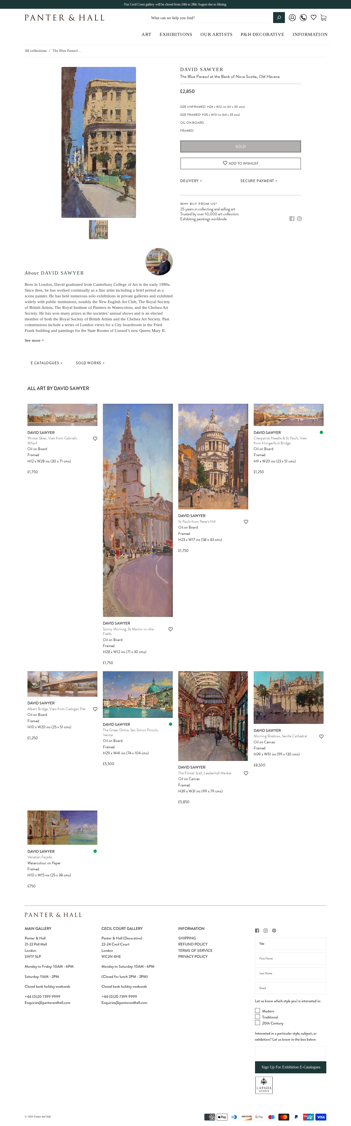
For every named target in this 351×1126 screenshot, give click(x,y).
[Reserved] (321, 432)
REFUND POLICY (193, 944)
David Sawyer (62, 273)
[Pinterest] (299, 218)
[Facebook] (292, 218)
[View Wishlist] (313, 18)
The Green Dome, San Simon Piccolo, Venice (131, 732)
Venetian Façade (39, 857)
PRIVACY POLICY (193, 956)
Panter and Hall (42, 1116)
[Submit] (279, 17)
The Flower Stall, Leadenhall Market (204, 773)
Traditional (270, 1017)
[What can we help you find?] (216, 18)
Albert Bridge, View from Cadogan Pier (56, 709)
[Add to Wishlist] (95, 439)
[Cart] (323, 18)
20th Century (272, 1023)
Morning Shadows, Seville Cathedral (280, 736)
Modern (268, 1011)
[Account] (292, 21)
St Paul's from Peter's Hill (197, 521)
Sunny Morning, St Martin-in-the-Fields (129, 631)
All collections (36, 51)
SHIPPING (187, 938)
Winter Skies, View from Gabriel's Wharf (52, 440)
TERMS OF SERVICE (195, 950)
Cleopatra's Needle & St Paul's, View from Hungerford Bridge (280, 440)
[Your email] (290, 988)
